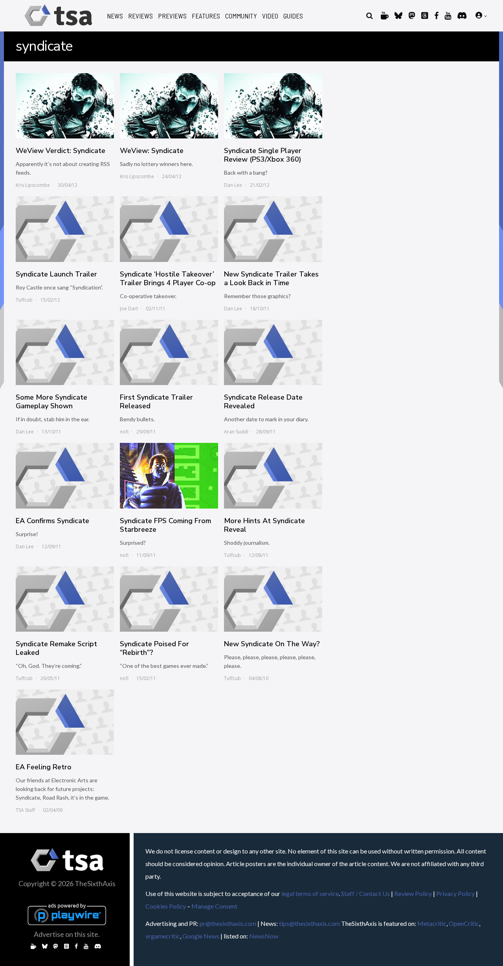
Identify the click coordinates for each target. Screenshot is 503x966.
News (115, 16)
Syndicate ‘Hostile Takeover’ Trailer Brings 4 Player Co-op (168, 278)
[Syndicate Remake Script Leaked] (65, 599)
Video (270, 16)
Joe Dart (129, 308)
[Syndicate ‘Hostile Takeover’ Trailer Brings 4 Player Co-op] (169, 229)
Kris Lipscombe (33, 185)
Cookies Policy (165, 906)
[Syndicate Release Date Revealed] (273, 352)
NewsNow (263, 936)
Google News (200, 936)
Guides (293, 16)
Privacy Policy (455, 893)
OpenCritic (464, 923)
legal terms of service (310, 893)
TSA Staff (25, 810)
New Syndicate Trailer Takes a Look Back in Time (271, 278)
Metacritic (431, 923)
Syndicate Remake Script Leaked (56, 648)
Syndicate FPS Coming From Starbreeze (165, 525)
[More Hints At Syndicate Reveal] (273, 475)
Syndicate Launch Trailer (56, 274)
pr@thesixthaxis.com (228, 923)
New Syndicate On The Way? (272, 644)
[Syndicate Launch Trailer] (65, 229)
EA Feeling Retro (44, 767)
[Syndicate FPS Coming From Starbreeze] (169, 475)
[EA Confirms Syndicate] (65, 475)
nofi (124, 431)
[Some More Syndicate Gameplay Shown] (65, 352)
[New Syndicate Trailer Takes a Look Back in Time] (273, 229)
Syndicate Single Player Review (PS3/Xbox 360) (262, 155)
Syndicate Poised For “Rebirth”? (154, 648)
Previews (172, 16)
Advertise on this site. (67, 934)
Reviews (140, 16)
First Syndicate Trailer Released (156, 402)
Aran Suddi (236, 431)
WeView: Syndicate (152, 150)
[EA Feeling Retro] (65, 722)
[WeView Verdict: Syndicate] (65, 105)
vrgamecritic (162, 936)
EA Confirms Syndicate (52, 520)
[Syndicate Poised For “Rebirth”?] (169, 599)
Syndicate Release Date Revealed (263, 402)
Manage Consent (214, 906)
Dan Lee (233, 185)
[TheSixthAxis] (58, 27)
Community (241, 16)
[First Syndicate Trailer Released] (169, 352)
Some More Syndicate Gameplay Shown (51, 402)
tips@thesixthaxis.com (309, 923)
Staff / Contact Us (365, 893)
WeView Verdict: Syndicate (60, 150)
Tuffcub (24, 300)
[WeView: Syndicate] (169, 105)
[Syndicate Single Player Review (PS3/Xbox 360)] (273, 105)
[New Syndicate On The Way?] (273, 599)
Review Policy (413, 893)
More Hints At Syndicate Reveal (264, 525)
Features (206, 16)
